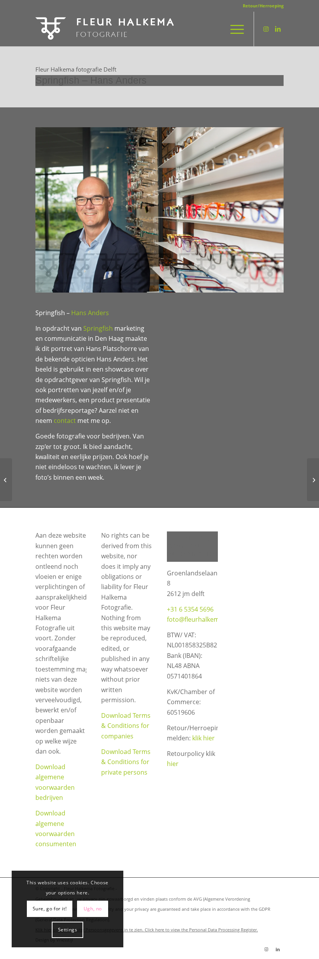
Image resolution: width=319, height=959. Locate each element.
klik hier (203, 738)
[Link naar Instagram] (266, 29)
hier (173, 763)
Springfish (98, 328)
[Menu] (233, 28)
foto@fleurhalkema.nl (198, 619)
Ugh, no (93, 908)
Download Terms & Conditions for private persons (126, 762)
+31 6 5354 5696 (190, 609)
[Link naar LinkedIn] (278, 29)
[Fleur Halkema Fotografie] (105, 28)
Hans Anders (90, 313)
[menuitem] (261, 6)
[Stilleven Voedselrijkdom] (313, 479)
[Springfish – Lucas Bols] (6, 479)
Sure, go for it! (50, 908)
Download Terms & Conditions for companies (126, 725)
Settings (67, 929)
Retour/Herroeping (263, 6)
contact (65, 420)
